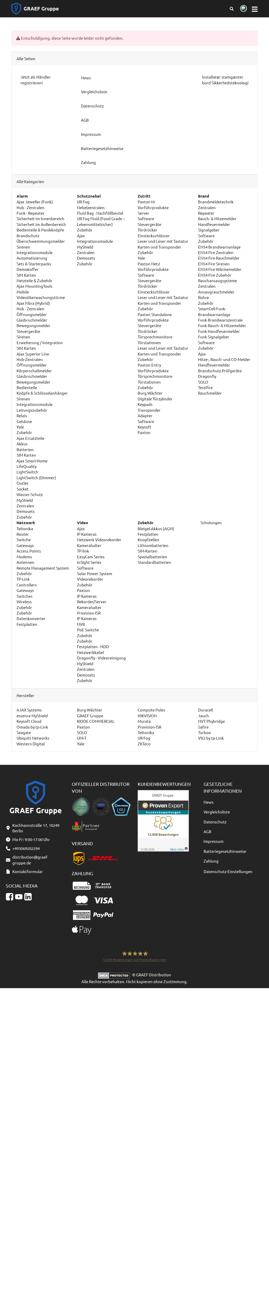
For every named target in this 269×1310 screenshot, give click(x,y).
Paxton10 (146, 201)
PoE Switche (88, 629)
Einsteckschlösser (154, 235)
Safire (203, 726)
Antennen (25, 562)
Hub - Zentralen (30, 207)
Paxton (144, 432)
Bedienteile (27, 387)
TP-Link (23, 578)
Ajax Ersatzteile (30, 438)
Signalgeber (209, 229)
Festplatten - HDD (93, 646)
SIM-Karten (147, 550)
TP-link (83, 550)
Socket (23, 488)
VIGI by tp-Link (211, 737)
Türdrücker (147, 229)
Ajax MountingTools (35, 285)
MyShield (25, 500)
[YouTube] (19, 897)
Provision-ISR (89, 612)
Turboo (204, 732)
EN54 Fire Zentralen (216, 252)
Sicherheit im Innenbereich (40, 218)
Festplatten (27, 624)
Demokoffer (28, 269)
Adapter (145, 415)
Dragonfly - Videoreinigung (101, 657)
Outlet (22, 483)
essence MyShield (32, 715)
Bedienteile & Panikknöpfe (40, 229)
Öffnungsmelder (32, 314)
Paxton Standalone (155, 314)
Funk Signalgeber (213, 336)
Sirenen (23, 246)
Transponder (149, 410)
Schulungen (211, 522)
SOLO (203, 381)
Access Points (29, 550)
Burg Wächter (150, 392)
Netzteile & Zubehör (35, 280)
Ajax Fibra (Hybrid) (33, 303)
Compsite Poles (151, 709)
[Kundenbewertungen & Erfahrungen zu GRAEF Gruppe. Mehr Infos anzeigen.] (163, 820)
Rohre (203, 297)
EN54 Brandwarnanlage (219, 246)
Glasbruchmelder (32, 319)
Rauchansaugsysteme (217, 280)
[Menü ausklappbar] (255, 9)
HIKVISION (147, 715)
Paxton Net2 (149, 263)
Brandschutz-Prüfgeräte (220, 370)
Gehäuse (24, 421)
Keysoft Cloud (29, 721)
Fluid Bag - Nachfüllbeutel (100, 212)
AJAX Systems (29, 709)
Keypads (145, 404)
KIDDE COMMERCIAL (96, 721)
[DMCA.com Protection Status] (115, 974)
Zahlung (211, 860)
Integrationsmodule (35, 252)
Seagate (24, 732)
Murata (144, 721)
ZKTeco (144, 743)
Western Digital (31, 743)
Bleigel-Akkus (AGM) (156, 528)
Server (143, 212)
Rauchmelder (210, 392)
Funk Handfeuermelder (219, 331)
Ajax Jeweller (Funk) (35, 201)
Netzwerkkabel (90, 652)
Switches (25, 596)
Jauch (203, 715)
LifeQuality (27, 466)
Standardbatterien (154, 562)
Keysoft (144, 426)
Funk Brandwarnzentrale (220, 319)
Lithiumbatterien (153, 545)
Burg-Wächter (89, 709)
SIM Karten (26, 274)
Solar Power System (94, 573)
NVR (81, 624)
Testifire (205, 387)
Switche (24, 539)
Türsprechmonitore (155, 336)
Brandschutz (28, 235)
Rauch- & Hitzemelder (217, 218)
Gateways (25, 545)
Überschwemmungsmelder (41, 241)
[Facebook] (9, 897)
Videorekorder (90, 578)
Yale (20, 426)
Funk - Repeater (30, 212)
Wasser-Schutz (30, 494)
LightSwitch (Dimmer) (36, 477)
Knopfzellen (148, 539)
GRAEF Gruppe (90, 715)
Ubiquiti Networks (33, 737)
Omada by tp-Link (32, 726)
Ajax (81, 235)
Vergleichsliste (217, 811)
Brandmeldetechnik (216, 201)
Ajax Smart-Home (32, 460)
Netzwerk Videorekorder (99, 539)
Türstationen (149, 342)
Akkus (22, 443)
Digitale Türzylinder (155, 398)
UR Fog (83, 201)
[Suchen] (231, 9)
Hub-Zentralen (30, 359)
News (209, 802)
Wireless (24, 601)
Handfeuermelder (214, 224)
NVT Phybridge (211, 721)
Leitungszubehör (32, 410)
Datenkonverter (31, 618)
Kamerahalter (89, 545)
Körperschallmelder (34, 370)
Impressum (214, 841)
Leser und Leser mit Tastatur (163, 241)
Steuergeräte (28, 331)
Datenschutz (215, 821)
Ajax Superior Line (33, 353)
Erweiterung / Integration (40, 342)
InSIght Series (89, 562)
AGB (207, 831)
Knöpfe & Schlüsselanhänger (42, 392)
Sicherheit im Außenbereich (41, 224)
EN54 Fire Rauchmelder (219, 257)
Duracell (205, 709)
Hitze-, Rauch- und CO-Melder (224, 359)
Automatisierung (32, 257)
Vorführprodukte (153, 207)
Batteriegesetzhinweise (225, 851)
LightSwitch (27, 471)
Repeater (206, 212)
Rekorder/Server (91, 601)
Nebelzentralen (91, 207)
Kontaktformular (27, 871)
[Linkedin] (28, 897)
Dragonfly (207, 376)
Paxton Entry (149, 364)
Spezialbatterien (152, 556)
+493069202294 (26, 848)
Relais (22, 415)
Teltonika (25, 528)
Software (146, 218)
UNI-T (81, 737)
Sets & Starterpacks (34, 263)
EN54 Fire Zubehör (214, 274)
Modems (24, 556)
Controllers (27, 584)
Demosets (26, 511)
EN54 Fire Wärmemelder (219, 269)
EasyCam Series (91, 556)
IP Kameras (87, 534)
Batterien (25, 449)
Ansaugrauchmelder (216, 291)
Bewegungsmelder (33, 325)
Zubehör (24, 432)
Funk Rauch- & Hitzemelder (222, 325)
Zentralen (25, 505)
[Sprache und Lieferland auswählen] (242, 9)
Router (23, 534)
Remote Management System (43, 567)
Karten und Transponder (159, 246)
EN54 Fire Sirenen (214, 263)
